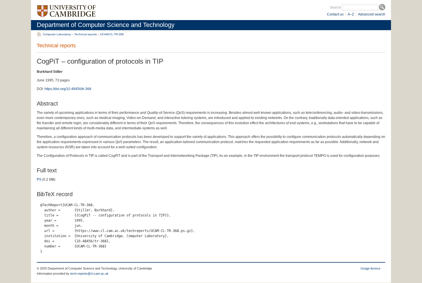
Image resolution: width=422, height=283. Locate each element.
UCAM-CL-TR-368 (112, 34)
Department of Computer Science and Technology (106, 24)
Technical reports (85, 34)
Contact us (335, 14)
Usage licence (370, 268)
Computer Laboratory (57, 34)
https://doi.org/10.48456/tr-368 (67, 89)
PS (39, 179)
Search (335, 7)
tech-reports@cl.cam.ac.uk (89, 273)
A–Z (351, 14)
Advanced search (371, 14)
